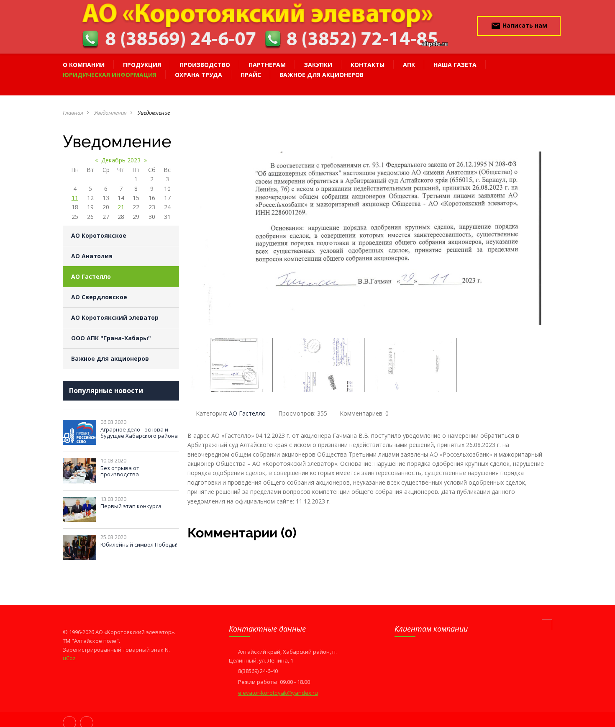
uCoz (69, 658)
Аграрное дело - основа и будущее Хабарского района (139, 433)
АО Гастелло (91, 276)
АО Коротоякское (98, 235)
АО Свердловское (99, 297)
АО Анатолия (92, 256)
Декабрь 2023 (121, 160)
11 (75, 198)
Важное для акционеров (110, 358)
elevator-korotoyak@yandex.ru (278, 692)
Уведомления (110, 112)
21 (121, 207)
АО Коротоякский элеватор (115, 317)
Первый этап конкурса (130, 506)
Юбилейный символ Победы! (138, 544)
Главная (73, 112)
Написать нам (519, 26)
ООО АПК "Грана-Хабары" (111, 338)
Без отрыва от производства (119, 471)
